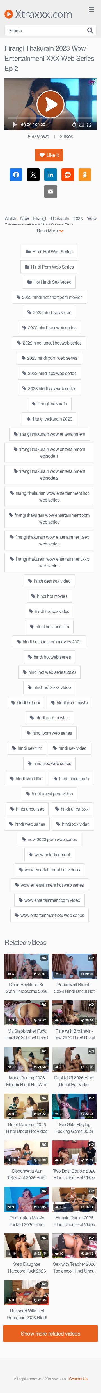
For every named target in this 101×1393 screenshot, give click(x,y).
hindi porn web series (51, 733)
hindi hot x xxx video (52, 687)
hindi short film (28, 778)
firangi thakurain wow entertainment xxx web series (52, 562)
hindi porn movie (72, 702)
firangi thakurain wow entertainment (51, 434)
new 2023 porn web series (52, 839)
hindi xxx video (75, 824)
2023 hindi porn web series (51, 358)
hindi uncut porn (73, 778)
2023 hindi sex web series (51, 373)
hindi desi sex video (52, 581)
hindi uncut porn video (52, 793)
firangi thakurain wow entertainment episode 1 (51, 452)
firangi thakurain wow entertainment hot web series (51, 496)
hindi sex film (29, 748)
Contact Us (78, 1378)
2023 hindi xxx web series (51, 388)
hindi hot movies (52, 596)
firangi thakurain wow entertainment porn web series (52, 518)
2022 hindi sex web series (51, 327)
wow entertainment (52, 854)
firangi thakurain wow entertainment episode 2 (51, 474)
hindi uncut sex (29, 809)
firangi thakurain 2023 (51, 418)
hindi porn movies (52, 717)
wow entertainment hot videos (52, 869)
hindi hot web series (52, 657)
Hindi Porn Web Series (52, 266)
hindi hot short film (52, 626)
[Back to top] (91, 1380)
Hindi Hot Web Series (52, 251)
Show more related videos (50, 1333)
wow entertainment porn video (51, 900)
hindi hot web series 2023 (51, 672)
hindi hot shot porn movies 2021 (52, 641)
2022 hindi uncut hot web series (52, 342)
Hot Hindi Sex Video (51, 282)
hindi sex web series (51, 763)
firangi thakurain (51, 403)
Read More (48, 230)
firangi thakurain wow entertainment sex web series (52, 540)
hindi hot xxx (28, 702)
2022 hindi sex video (52, 312)
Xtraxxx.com (42, 14)
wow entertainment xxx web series (51, 915)
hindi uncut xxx (74, 809)
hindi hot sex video (52, 611)
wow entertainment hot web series (52, 885)
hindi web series (29, 824)
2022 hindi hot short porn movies (51, 297)
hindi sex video (72, 748)
